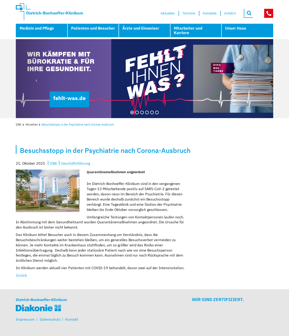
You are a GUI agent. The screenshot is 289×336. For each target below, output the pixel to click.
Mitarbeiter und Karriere (188, 30)
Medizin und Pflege (37, 28)
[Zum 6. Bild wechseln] (157, 112)
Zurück (21, 275)
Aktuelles (31, 124)
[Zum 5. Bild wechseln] (152, 112)
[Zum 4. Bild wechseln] (147, 112)
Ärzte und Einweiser (140, 28)
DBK (18, 124)
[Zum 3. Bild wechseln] (142, 112)
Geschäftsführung (75, 163)
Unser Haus (235, 28)
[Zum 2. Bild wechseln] (137, 112)
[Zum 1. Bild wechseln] (132, 112)
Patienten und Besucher (93, 28)
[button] (35, 78)
